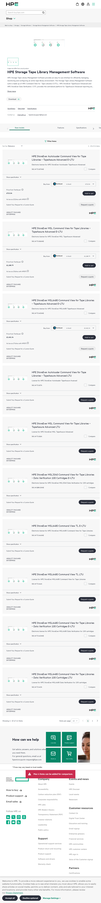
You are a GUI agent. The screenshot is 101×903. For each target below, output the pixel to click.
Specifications (32, 108)
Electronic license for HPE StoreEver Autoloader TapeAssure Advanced (58, 164)
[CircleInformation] (22, 190)
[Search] (43, 12)
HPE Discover (74, 789)
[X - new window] (13, 817)
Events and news (79, 779)
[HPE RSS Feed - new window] (19, 822)
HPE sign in (73, 854)
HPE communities (76, 844)
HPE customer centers (78, 849)
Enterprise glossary (76, 834)
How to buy (69, 759)
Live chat (53, 743)
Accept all (10, 898)
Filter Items (51, 141)
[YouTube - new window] (13, 822)
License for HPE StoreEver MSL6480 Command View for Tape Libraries (59, 579)
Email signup (74, 828)
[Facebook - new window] (8, 822)
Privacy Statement (14, 892)
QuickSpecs (11, 108)
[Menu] (93, 4)
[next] (97, 721)
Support (43, 838)
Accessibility (43, 789)
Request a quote (87, 204)
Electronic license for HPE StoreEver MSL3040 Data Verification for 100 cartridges (63, 483)
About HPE (42, 784)
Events (71, 784)
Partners (74, 868)
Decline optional (30, 898)
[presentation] (93, 129)
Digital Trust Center (77, 818)
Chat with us (21, 115)
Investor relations (45, 820)
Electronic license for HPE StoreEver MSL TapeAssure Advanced (56, 236)
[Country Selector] (82, 4)
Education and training (78, 823)
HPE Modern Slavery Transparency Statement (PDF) (50, 812)
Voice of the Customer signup (81, 859)
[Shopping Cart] (77, 4)
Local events (74, 794)
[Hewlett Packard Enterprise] (12, 4)
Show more (11, 91)
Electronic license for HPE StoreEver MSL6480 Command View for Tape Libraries (62, 530)
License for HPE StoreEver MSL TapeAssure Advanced (52, 431)
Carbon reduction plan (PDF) (49, 794)
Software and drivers (46, 859)
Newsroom (73, 799)
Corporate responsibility (48, 799)
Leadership (42, 825)
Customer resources (81, 808)
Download (12, 99)
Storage (16, 25)
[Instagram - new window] (19, 817)
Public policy (43, 830)
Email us (53, 759)
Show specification (12, 177)
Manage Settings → (51, 898)
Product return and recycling (49, 849)
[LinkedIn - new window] (8, 817)
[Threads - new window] (24, 817)
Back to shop (8, 25)
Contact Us (73, 813)
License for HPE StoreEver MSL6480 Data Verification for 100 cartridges (59, 682)
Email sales (12, 801)
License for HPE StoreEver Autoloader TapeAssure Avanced (54, 380)
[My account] (88, 4)
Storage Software (26, 25)
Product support (69, 743)
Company (43, 779)
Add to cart (89, 193)
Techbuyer (17, 190)
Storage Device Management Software (44, 25)
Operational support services (50, 843)
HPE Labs (42, 805)
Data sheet (21, 108)
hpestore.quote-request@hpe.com (27, 759)
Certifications (74, 873)
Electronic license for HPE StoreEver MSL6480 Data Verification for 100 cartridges (63, 631)
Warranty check (44, 864)
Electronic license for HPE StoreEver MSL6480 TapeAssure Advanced (58, 308)
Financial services (76, 839)
